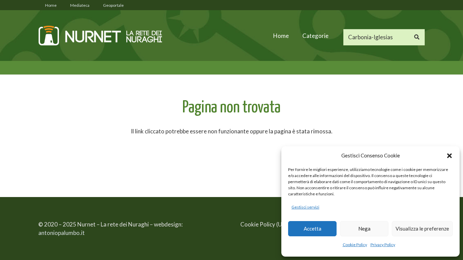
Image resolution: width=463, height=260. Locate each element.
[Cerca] (416, 37)
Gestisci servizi (305, 207)
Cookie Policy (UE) (263, 224)
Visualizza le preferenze (422, 228)
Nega (364, 228)
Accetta (312, 228)
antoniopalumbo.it (61, 232)
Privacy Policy (382, 244)
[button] (449, 155)
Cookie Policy (355, 244)
